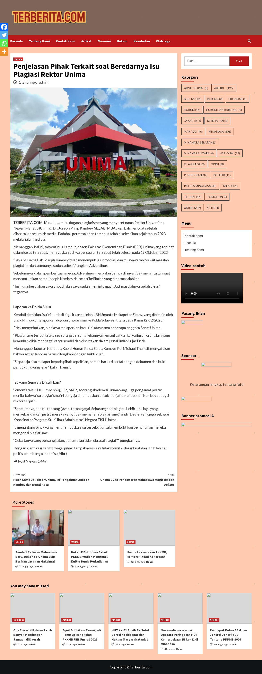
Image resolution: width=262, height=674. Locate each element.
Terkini (192, 197)
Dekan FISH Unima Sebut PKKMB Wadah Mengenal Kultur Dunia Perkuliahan (89, 556)
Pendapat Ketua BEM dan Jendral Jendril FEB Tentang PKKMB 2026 (228, 634)
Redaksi (190, 243)
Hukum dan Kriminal (224, 109)
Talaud (230, 186)
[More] (4, 51)
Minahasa (220, 131)
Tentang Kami (39, 41)
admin (44, 82)
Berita (192, 99)
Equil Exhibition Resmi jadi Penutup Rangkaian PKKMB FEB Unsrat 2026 (81, 634)
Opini (218, 164)
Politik (222, 175)
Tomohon (217, 197)
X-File (213, 207)
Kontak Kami (65, 41)
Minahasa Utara (199, 153)
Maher (38, 566)
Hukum (122, 41)
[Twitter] (4, 35)
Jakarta (192, 120)
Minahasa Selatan (200, 142)
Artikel (86, 41)
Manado (193, 131)
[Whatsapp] (4, 43)
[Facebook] (4, 27)
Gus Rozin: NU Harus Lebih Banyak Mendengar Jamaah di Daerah (32, 634)
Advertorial (196, 88)
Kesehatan (142, 41)
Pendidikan (195, 175)
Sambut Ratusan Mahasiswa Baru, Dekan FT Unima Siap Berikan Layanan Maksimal (36, 556)
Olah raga (163, 41)
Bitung (214, 99)
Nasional (230, 153)
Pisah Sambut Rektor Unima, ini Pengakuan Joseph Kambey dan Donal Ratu (51, 480)
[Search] (249, 41)
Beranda (16, 41)
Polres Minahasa (200, 186)
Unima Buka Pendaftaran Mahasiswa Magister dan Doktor (137, 480)
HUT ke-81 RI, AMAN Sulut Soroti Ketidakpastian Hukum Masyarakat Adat (130, 634)
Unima (18, 59)
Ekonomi (104, 41)
